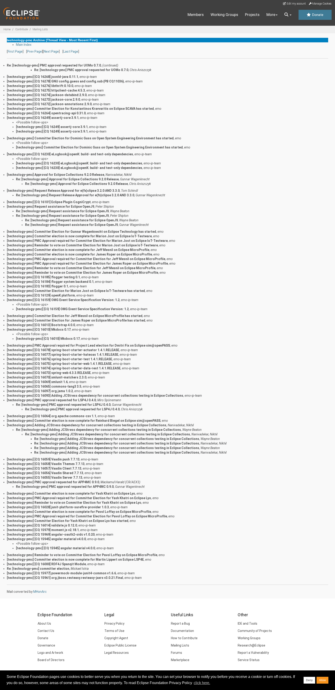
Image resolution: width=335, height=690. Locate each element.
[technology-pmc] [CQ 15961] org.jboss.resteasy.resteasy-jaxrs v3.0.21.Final (65, 578)
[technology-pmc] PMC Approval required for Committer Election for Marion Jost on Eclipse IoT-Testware (87, 241)
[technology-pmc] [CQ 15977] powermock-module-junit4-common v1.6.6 (61, 573)
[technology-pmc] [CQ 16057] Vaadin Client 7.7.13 (44, 468)
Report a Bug (180, 623)
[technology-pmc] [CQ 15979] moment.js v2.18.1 (43, 530)
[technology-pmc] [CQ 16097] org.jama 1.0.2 (40, 391)
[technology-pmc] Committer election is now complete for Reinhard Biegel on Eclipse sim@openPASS (83, 420)
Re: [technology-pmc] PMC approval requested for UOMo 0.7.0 (81, 70)
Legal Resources (116, 652)
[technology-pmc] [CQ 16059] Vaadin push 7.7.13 (43, 459)
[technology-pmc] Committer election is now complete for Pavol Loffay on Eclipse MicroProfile (79, 512)
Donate (317, 15)
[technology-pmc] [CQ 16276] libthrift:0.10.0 (40, 86)
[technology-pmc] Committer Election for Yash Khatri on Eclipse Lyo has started (67, 521)
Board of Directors (51, 660)
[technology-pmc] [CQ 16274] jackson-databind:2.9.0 (47, 95)
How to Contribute (184, 638)
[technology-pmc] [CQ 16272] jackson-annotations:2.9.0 (49, 104)
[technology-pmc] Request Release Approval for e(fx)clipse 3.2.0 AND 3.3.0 (63, 190)
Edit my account (296, 3)
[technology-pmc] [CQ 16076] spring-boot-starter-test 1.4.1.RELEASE (59, 359)
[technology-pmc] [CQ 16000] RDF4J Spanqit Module (46, 564)
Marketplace (180, 660)
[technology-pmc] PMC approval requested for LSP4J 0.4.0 (51, 400)
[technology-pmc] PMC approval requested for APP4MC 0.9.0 (53, 482)
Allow (322, 680)
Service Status (249, 660)
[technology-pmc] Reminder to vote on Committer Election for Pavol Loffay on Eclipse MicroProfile (82, 555)
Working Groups (224, 14)
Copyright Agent (116, 638)
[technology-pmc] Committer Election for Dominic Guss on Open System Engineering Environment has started (90, 138)
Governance (46, 645)
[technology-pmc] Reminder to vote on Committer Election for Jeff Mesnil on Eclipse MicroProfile (81, 268)
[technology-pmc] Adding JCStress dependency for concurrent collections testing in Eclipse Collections (86, 425)
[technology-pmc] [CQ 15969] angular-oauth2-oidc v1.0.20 (51, 534)
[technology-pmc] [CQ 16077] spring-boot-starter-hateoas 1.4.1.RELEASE (62, 354)
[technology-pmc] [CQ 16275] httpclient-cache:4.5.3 (46, 90)
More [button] (270, 14)
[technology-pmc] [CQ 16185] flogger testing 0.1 (43, 277)
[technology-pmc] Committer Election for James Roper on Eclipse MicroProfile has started (76, 320)
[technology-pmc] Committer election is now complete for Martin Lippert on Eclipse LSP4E (75, 559)
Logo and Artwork (50, 652)
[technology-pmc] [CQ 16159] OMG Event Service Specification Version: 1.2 (63, 300)
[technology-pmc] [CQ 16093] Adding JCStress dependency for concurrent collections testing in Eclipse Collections (95, 395)
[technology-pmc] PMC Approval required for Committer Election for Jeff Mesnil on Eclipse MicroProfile (86, 259)
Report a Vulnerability (253, 652)
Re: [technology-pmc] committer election (38, 568)
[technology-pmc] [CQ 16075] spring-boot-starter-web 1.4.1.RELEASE (59, 363)
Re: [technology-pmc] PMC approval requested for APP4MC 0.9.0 (65, 486)
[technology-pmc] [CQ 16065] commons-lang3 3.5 (44, 386)
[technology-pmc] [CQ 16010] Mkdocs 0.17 (39, 329)
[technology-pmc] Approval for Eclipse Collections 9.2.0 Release (55, 174)
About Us (44, 623)
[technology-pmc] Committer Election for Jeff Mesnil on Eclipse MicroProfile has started (74, 316)
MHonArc (40, 591)
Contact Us (46, 631)
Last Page (70, 51)
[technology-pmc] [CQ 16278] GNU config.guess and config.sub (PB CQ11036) (65, 81)
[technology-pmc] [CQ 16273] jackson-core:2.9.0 (43, 99)
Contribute (21, 29)
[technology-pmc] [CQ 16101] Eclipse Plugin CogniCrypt (49, 202)
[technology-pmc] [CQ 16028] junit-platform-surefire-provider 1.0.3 (58, 507)
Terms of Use (114, 631)
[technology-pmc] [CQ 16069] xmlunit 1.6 (37, 382)
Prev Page (34, 51)
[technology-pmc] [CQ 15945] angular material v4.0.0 (46, 539)
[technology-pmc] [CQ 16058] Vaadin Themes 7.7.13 (46, 464)
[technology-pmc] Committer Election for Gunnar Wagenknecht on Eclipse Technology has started (81, 231)
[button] (287, 14)
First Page (15, 51)
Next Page (51, 51)
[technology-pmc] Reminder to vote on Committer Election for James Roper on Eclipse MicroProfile (82, 272)
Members (196, 14)
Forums (176, 652)
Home (6, 29)
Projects (252, 14)
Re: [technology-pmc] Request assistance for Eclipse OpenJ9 (62, 211)
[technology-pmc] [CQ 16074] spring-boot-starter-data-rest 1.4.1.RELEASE (64, 368)
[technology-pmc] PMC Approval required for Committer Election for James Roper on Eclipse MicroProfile (87, 263)
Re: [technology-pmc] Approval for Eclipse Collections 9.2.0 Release (67, 179)
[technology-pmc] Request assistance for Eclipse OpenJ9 (50, 206)
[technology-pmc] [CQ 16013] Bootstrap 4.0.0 (41, 325)
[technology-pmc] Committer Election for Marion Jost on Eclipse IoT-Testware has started (76, 291)
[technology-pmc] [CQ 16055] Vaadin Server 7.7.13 (44, 477)
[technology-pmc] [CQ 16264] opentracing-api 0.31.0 (46, 113)
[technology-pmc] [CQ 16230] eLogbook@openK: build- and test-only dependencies (70, 154)
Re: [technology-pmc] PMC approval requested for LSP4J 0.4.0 (63, 404)
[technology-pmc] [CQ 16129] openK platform (41, 295)
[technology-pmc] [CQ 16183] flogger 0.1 (37, 286)
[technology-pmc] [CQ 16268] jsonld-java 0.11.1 (42, 77)
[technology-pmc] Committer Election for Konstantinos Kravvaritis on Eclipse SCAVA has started (80, 108)
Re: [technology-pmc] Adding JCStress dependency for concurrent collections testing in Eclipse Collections (98, 430)
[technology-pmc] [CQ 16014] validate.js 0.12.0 (42, 525)
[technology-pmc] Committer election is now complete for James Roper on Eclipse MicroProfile (79, 254)
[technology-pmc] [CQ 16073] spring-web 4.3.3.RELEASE (49, 373)
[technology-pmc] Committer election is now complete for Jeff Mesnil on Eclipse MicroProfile (78, 250)
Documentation (182, 631)
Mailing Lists (40, 29)
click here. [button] (202, 683)
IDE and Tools (247, 623)
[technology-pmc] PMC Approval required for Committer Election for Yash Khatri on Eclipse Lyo (79, 498)
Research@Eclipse (251, 645)
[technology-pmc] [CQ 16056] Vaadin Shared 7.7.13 (45, 473)
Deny (309, 680)
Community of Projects (255, 631)
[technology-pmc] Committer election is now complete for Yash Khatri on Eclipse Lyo (71, 493)
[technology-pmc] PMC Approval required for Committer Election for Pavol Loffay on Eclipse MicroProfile (87, 516)
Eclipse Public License (120, 645)
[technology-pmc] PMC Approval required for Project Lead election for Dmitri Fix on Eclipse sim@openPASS (88, 345)
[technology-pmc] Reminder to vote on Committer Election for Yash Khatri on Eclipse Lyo (74, 502)
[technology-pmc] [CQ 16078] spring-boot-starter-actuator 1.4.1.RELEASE (63, 350)
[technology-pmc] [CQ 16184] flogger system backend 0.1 (50, 282)
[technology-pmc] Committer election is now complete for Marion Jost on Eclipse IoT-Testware (79, 236)
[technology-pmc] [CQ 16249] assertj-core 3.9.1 (43, 118)
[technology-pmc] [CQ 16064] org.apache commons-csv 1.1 (51, 416)
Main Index (23, 44)
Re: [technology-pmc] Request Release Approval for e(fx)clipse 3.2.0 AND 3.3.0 (75, 195)
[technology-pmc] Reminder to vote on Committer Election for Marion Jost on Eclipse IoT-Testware (82, 245)
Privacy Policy (114, 623)
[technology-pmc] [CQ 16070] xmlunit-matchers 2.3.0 (46, 377)
